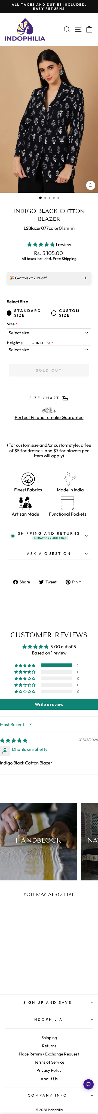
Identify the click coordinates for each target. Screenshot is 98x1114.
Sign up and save (47, 1002)
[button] (41, 244)
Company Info (48, 1095)
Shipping (49, 1037)
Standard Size (27, 313)
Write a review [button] (49, 704)
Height (28, 343)
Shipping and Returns (49, 535)
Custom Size (69, 313)
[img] (13, 740)
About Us (49, 1078)
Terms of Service (49, 1062)
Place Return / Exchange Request (49, 1054)
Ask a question (49, 553)
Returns (49, 1045)
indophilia (47, 1019)
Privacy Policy (49, 1070)
